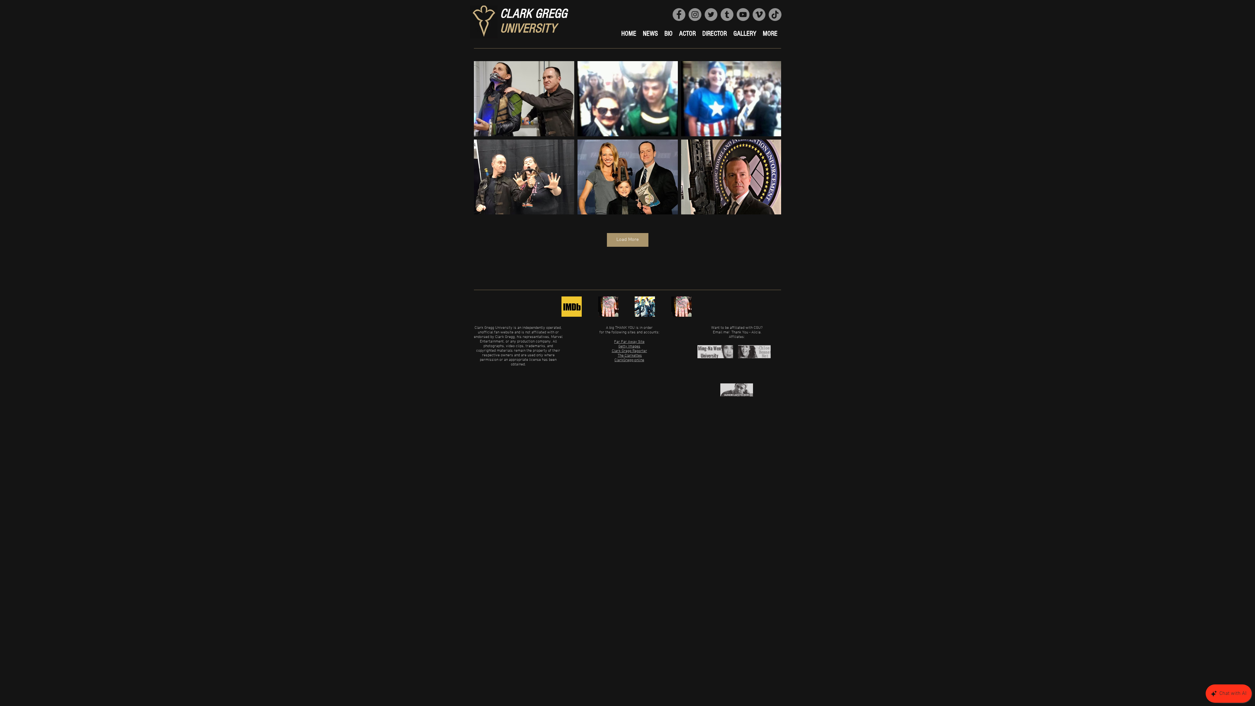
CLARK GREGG (533, 13)
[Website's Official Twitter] (711, 14)
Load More (627, 240)
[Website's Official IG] (695, 14)
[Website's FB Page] (679, 14)
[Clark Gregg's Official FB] (645, 306)
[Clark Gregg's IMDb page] (571, 306)
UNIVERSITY (528, 28)
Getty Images (629, 346)
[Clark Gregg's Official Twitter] (608, 306)
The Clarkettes (630, 355)
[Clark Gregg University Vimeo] (759, 14)
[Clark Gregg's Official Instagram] (681, 306)
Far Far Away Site (629, 342)
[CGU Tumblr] (727, 14)
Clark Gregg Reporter (629, 351)
